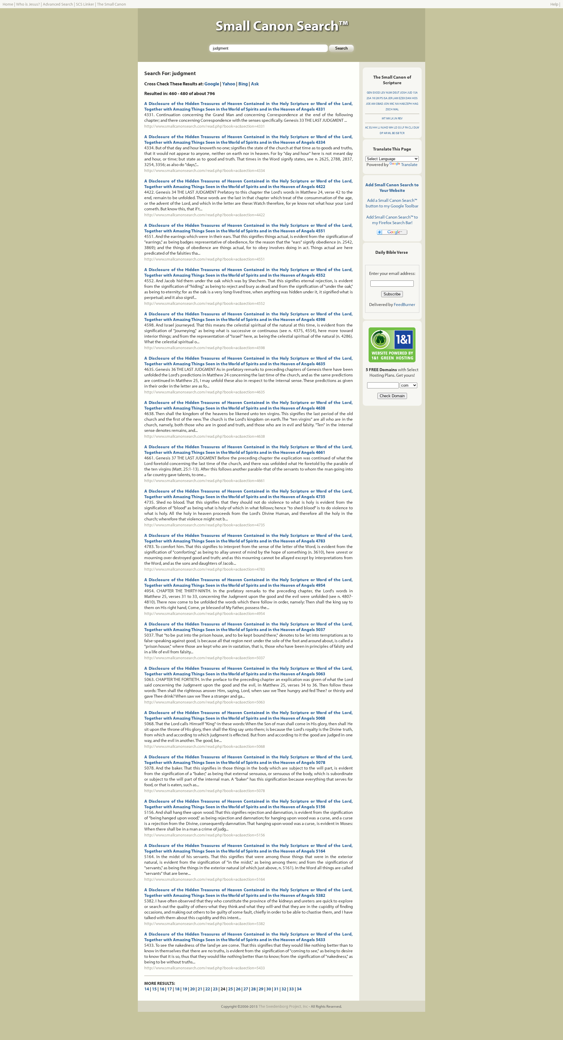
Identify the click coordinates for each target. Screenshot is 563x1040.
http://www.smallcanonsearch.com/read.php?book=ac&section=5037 (204, 657)
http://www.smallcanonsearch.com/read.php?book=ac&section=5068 (204, 746)
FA (406, 127)
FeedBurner (404, 304)
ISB (397, 133)
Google (211, 84)
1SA (415, 92)
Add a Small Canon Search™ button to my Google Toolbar (392, 203)
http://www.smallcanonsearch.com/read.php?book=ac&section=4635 (204, 392)
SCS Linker (85, 4)
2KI (377, 98)
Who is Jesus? (28, 4)
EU (370, 127)
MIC (392, 104)
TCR (402, 133)
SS (399, 127)
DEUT (396, 92)
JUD (409, 92)
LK (392, 118)
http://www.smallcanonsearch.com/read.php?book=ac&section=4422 (204, 214)
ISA (385, 98)
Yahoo (228, 84)
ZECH (389, 109)
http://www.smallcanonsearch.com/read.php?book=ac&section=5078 (204, 790)
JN (395, 118)
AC (367, 127)
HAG (415, 104)
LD (395, 127)
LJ (379, 127)
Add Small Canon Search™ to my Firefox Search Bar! (392, 219)
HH (375, 127)
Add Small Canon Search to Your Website (392, 187)
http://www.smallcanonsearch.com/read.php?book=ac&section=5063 (204, 702)
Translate (409, 164)
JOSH (403, 92)
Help (554, 4)
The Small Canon (111, 4)
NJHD (384, 127)
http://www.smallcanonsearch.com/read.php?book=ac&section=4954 (204, 613)
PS (381, 98)
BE (393, 133)
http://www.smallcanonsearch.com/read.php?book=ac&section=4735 (204, 524)
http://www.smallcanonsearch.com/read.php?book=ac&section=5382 (204, 923)
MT (384, 118)
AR (385, 133)
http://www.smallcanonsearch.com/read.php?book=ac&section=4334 (204, 170)
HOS (415, 98)
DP (381, 133)
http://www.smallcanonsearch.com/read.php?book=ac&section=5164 (204, 879)
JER (390, 98)
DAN (408, 98)
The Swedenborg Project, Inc (283, 1006)
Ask (255, 84)
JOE (368, 104)
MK (388, 118)
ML (389, 133)
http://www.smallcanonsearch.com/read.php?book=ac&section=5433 (204, 967)
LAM (395, 98)
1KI (373, 98)
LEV (383, 92)
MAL (396, 109)
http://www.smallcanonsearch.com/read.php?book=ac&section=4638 (204, 436)
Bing (243, 84)
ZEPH (408, 104)
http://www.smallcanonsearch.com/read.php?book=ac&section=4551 (204, 259)
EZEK (402, 98)
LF (402, 127)
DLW (416, 127)
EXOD (376, 92)
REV (400, 118)
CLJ (410, 127)
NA (397, 104)
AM (373, 104)
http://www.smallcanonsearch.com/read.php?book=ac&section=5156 (204, 835)
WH (391, 127)
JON (386, 104)
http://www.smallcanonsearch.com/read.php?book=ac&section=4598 (204, 347)
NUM (389, 92)
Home (8, 4)
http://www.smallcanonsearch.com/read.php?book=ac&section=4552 (204, 303)
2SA (369, 98)
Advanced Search (58, 4)
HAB (402, 104)
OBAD (379, 104)
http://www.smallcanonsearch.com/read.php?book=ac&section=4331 (204, 126)
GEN (369, 92)
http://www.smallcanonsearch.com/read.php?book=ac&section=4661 (204, 480)
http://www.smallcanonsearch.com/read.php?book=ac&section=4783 (204, 569)
